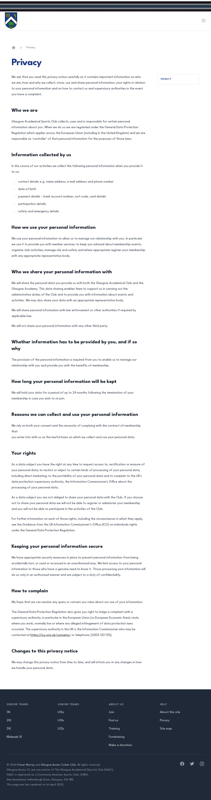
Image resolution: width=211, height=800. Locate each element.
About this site (170, 712)
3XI (9, 728)
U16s (61, 712)
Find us (113, 720)
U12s (61, 728)
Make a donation (120, 745)
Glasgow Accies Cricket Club (58, 765)
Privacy (30, 47)
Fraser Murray (26, 765)
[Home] (14, 48)
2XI (9, 720)
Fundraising (116, 737)
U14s (61, 720)
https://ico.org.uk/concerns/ (50, 635)
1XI (8, 712)
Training (114, 728)
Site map (166, 728)
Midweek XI (14, 737)
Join (111, 712)
